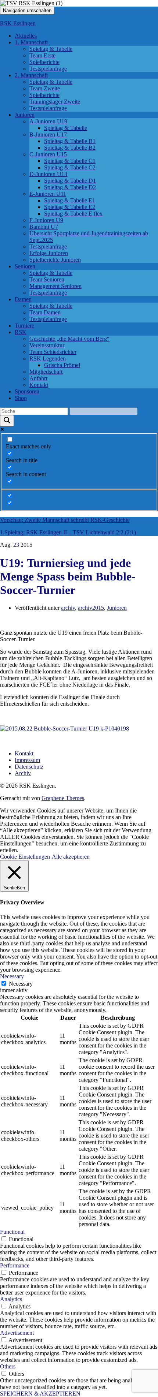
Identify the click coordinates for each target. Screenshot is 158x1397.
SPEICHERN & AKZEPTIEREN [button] (40, 1393)
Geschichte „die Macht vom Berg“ (69, 339)
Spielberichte (44, 62)
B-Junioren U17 (48, 134)
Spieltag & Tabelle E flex (73, 213)
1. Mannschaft (31, 42)
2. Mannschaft (31, 75)
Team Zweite (44, 88)
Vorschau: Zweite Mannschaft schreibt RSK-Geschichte (65, 520)
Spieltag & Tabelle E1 (69, 200)
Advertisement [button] (17, 1333)
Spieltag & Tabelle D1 (70, 181)
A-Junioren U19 (48, 121)
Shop (21, 398)
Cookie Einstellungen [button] (25, 856)
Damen (23, 299)
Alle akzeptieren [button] (71, 856)
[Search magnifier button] (7, 420)
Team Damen (45, 312)
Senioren (25, 266)
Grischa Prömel (62, 365)
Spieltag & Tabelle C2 (70, 167)
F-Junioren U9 (46, 220)
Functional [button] (12, 1232)
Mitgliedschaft (45, 372)
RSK (20, 332)
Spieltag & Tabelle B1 (70, 141)
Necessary (21, 983)
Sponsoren (27, 391)
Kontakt (38, 385)
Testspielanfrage (48, 69)
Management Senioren (55, 286)
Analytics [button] (11, 1299)
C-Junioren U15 (48, 154)
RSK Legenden (47, 358)
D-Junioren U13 (48, 174)
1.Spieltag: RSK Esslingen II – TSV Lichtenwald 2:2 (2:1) (68, 532)
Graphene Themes (63, 798)
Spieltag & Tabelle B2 (70, 148)
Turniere (24, 325)
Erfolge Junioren (48, 253)
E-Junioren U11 (47, 194)
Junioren (25, 115)
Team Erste (42, 55)
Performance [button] (14, 1265)
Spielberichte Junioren (55, 260)
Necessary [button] (12, 976)
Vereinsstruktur (46, 345)
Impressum (27, 760)
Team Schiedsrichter (52, 352)
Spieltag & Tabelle (50, 49)
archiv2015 (91, 608)
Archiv (23, 773)
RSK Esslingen (18, 23)
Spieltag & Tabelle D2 (70, 187)
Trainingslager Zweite (54, 101)
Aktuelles (26, 36)
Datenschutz (29, 766)
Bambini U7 (43, 227)
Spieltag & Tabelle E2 (69, 207)
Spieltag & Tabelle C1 (70, 161)
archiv (68, 608)
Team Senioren (46, 279)
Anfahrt (38, 378)
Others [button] (7, 1366)
